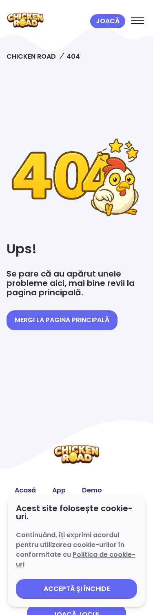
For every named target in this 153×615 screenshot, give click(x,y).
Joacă (108, 21)
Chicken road (31, 56)
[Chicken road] (47, 21)
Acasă (25, 490)
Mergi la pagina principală (62, 320)
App (59, 490)
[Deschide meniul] (137, 21)
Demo (92, 490)
